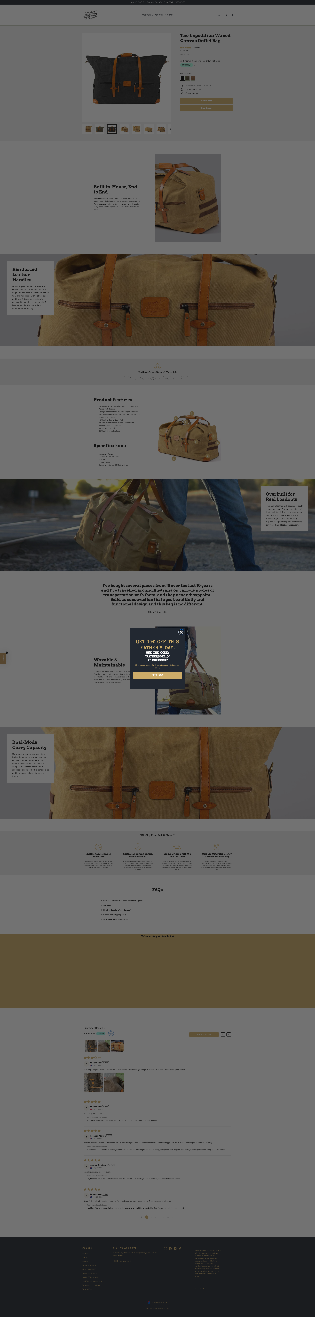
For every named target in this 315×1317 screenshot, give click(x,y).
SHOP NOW (158, 675)
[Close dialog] (181, 632)
